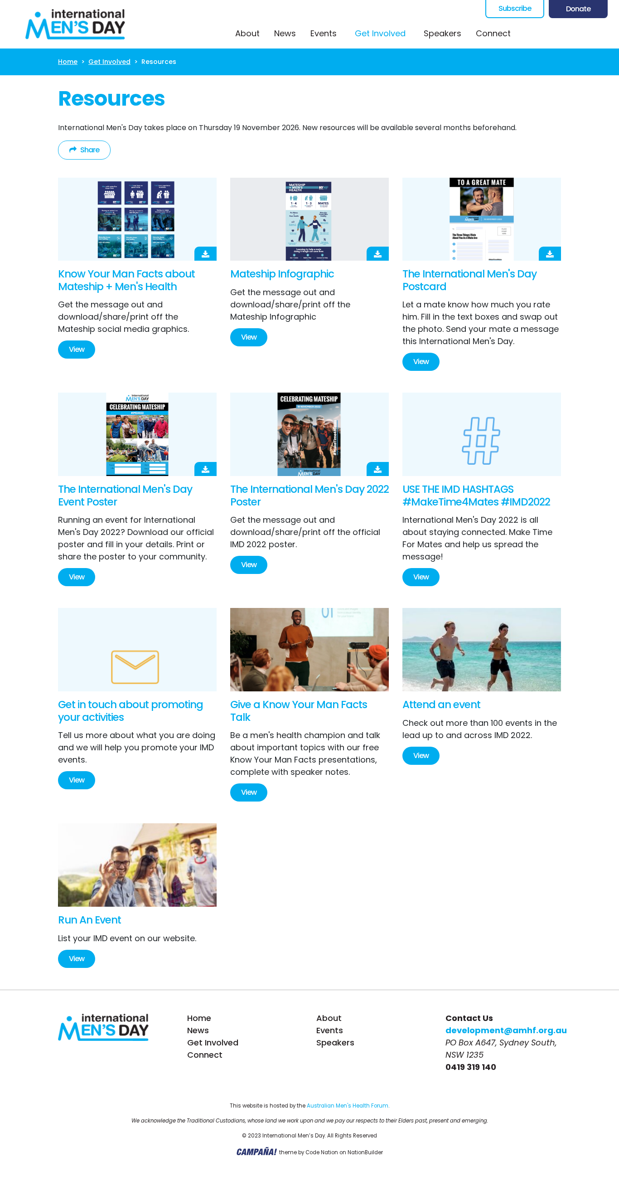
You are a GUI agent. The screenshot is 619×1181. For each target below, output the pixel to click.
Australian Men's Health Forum (347, 1105)
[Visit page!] (530, 33)
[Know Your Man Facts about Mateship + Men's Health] (137, 219)
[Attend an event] (481, 649)
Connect (493, 33)
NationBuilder (365, 1153)
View (76, 349)
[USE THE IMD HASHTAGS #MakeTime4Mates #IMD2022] (481, 434)
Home (67, 61)
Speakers (442, 33)
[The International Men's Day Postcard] (481, 219)
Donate (578, 9)
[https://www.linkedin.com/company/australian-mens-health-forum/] (603, 33)
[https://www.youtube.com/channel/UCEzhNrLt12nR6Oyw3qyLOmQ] (585, 33)
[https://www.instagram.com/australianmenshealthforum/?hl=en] (566, 33)
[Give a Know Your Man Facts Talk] (309, 649)
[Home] (75, 24)
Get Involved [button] (385, 33)
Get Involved (109, 61)
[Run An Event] (137, 865)
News (285, 33)
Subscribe (514, 8)
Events (323, 33)
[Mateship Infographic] (309, 219)
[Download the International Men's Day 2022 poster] (309, 434)
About (247, 33)
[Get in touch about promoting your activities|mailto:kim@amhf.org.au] (137, 649)
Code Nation (321, 1153)
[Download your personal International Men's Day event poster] (137, 434)
